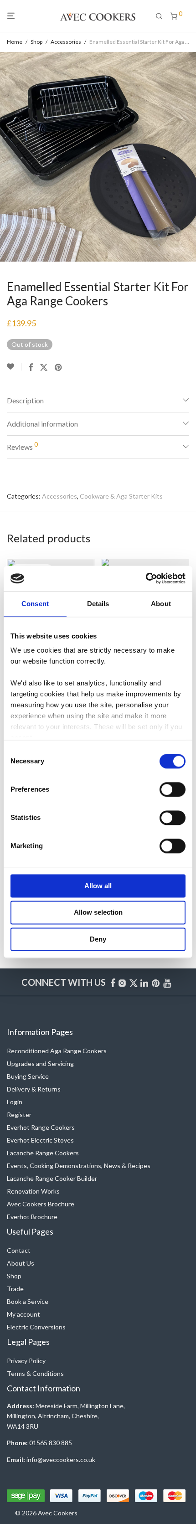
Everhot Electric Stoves (40, 1140)
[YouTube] (167, 982)
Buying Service (28, 1076)
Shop (36, 41)
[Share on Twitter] (44, 367)
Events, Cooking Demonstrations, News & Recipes (78, 1165)
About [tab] (161, 604)
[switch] (173, 789)
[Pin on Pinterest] (59, 367)
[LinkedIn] (145, 982)
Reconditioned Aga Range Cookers (57, 1051)
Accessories (66, 41)
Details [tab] (98, 604)
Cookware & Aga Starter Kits (121, 496)
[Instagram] (122, 982)
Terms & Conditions (35, 1373)
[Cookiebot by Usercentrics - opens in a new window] (146, 578)
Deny (98, 939)
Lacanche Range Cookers (43, 1153)
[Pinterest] (156, 982)
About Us (20, 1263)
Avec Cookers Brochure (40, 1204)
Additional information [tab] (42, 423)
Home (14, 41)
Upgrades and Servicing (40, 1063)
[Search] (162, 16)
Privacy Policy (26, 1360)
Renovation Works (33, 1191)
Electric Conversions (36, 1327)
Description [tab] (25, 400)
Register (19, 1114)
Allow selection (98, 912)
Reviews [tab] (22, 445)
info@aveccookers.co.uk (60, 1459)
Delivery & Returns (34, 1089)
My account (23, 1314)
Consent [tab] (35, 604)
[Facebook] (112, 982)
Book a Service (27, 1301)
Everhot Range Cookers (41, 1127)
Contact (19, 1250)
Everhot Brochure (32, 1216)
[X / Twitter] (133, 982)
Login (14, 1102)
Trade (15, 1288)
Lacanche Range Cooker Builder (52, 1178)
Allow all (98, 886)
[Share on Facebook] (30, 367)
